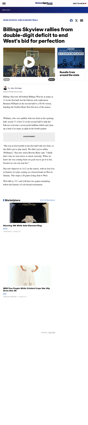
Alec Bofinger (16, 88)
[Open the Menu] (4, 3)
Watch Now (79, 3)
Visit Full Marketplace (47, 200)
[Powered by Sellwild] (51, 332)
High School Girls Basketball (20, 20)
